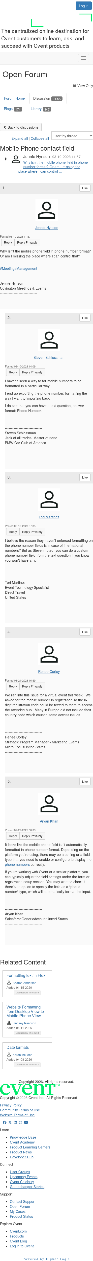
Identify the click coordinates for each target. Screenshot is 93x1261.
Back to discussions (22, 127)
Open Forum (20, 1206)
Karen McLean (22, 1055)
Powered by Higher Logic (46, 1259)
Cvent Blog (18, 1240)
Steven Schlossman (48, 357)
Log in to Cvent (22, 1245)
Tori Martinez (49, 516)
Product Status (21, 1216)
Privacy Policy (11, 1104)
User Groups (20, 1171)
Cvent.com (18, 1231)
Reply (8, 242)
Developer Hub (21, 1156)
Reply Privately (27, 242)
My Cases (18, 1211)
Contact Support (22, 1201)
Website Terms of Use (17, 1114)
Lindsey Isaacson (24, 1023)
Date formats (17, 1047)
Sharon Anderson (24, 983)
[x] (10, 1122)
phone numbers (17, 864)
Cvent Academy (22, 1142)
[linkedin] (15, 1122)
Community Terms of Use (20, 1109)
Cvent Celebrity (22, 1181)
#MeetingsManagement (18, 268)
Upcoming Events (23, 1176)
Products (17, 1236)
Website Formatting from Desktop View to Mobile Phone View (25, 1011)
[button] (7, 158)
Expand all (19, 138)
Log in (84, 5)
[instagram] (21, 1122)
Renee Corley (49, 671)
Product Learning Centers (30, 1147)
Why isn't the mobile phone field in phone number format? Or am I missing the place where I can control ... (53, 167)
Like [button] (85, 188)
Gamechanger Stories (27, 1186)
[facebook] (4, 1122)
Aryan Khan (49, 821)
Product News (21, 1151)
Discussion (47, 98)
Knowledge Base (23, 1137)
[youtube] (26, 1122)
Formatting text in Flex (25, 975)
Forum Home (14, 98)
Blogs (12, 108)
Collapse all (40, 138)
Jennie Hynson (46, 227)
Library (40, 108)
